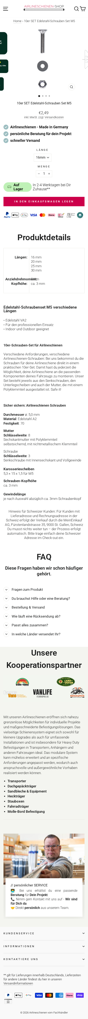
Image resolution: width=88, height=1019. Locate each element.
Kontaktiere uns (20, 959)
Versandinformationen (18, 983)
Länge (42, 149)
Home (17, 21)
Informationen (19, 946)
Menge (44, 166)
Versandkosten (54, 117)
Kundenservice (19, 933)
